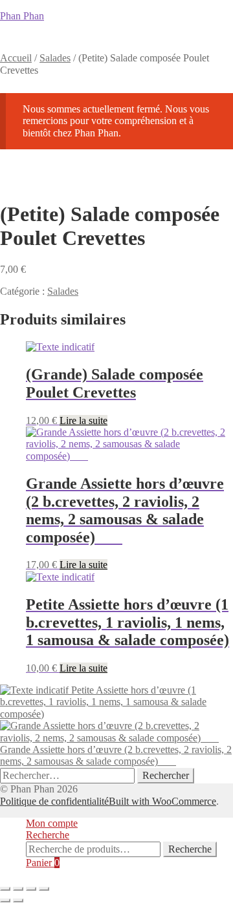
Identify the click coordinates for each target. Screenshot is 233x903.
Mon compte (52, 823)
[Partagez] (31, 889)
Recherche (47, 834)
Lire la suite (83, 420)
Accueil (16, 57)
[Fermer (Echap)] (44, 889)
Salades (55, 57)
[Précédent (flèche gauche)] (5, 900)
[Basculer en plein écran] (18, 889)
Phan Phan (22, 15)
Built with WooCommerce (162, 801)
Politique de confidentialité (54, 801)
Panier (43, 862)
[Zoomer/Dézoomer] (5, 889)
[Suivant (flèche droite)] (18, 900)
